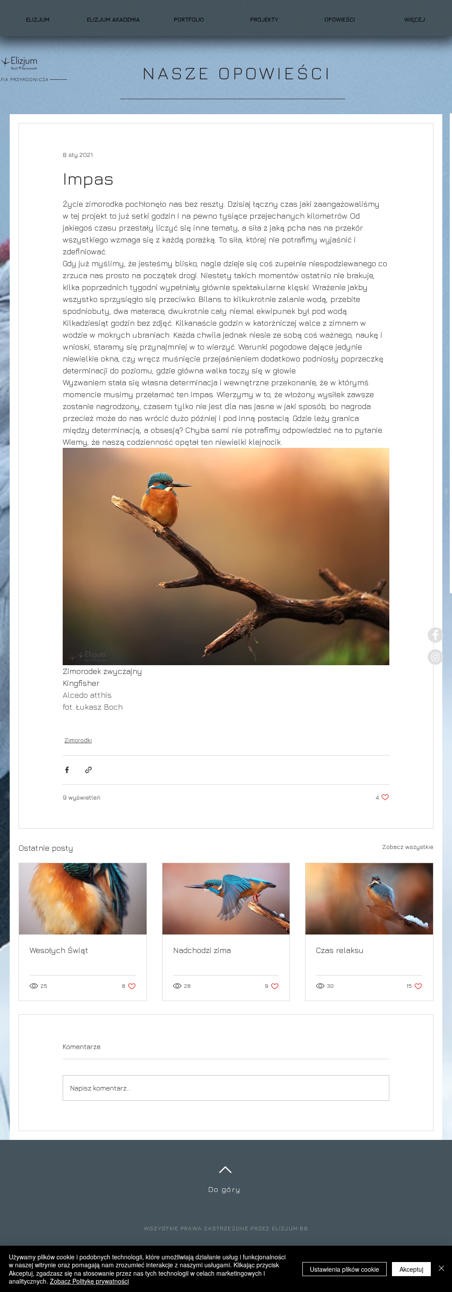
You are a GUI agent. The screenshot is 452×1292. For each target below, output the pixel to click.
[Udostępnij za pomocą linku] (88, 770)
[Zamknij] (441, 1269)
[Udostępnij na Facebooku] (67, 770)
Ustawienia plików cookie (344, 1269)
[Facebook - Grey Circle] (435, 635)
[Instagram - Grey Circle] (435, 657)
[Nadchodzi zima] (226, 899)
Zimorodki (78, 740)
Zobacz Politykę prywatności (89, 1281)
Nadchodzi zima (202, 950)
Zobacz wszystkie (407, 846)
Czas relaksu (340, 950)
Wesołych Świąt (59, 950)
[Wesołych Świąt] (83, 899)
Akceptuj (411, 1269)
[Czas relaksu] (369, 899)
